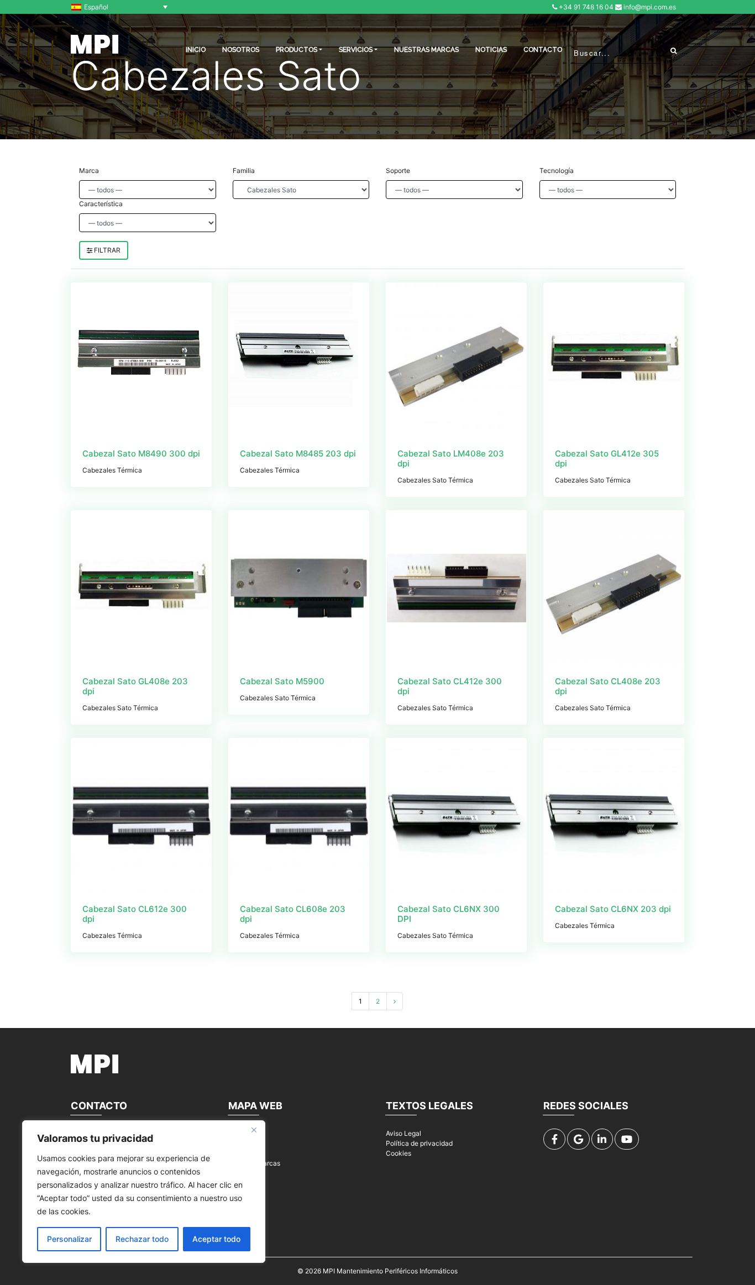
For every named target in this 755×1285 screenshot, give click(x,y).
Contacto (542, 50)
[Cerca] (253, 1129)
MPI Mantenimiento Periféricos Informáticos (390, 1271)
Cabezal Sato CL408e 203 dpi (607, 686)
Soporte (398, 170)
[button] (122, 7)
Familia (244, 170)
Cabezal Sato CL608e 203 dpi (292, 914)
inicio (196, 50)
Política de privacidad (419, 1143)
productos (296, 50)
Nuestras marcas (426, 50)
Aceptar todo (216, 1239)
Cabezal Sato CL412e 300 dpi (449, 686)
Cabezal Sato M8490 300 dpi (141, 453)
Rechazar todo (142, 1239)
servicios (356, 50)
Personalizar (69, 1239)
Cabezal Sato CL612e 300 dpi (134, 914)
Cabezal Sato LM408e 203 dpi (450, 458)
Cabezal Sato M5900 (282, 681)
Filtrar (106, 250)
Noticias (491, 50)
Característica (101, 204)
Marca (89, 170)
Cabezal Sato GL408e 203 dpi (135, 686)
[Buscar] (673, 50)
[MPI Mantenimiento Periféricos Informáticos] (94, 44)
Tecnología (556, 170)
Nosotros (240, 50)
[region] (143, 1191)
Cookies (398, 1153)
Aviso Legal (403, 1133)
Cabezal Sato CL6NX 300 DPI (448, 914)
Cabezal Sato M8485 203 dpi (298, 453)
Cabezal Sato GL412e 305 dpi (607, 458)
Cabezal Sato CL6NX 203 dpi (613, 909)
